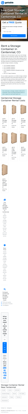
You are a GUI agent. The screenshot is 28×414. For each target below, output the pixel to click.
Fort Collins (21, 393)
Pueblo (11, 397)
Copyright (24, 410)
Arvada (3, 390)
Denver (14, 393)
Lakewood (4, 397)
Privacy (20, 410)
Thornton (18, 397)
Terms (16, 410)
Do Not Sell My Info (4, 412)
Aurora (9, 390)
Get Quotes (14, 36)
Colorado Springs (6, 393)
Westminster (5, 400)
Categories (9, 408)
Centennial (17, 390)
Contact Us (3, 408)
